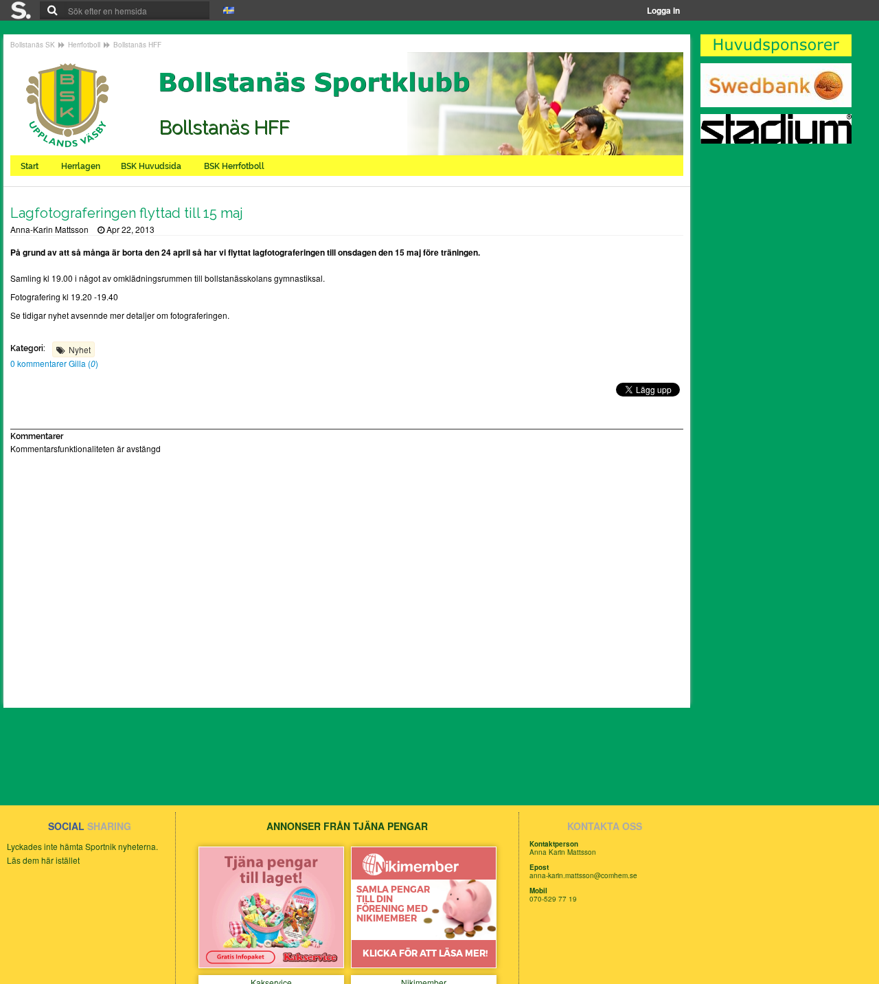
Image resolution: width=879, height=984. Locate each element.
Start (31, 166)
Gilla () (83, 363)
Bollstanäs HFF (137, 44)
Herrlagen (80, 166)
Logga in (663, 10)
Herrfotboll (84, 44)
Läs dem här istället (43, 860)
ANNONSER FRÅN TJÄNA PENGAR (347, 826)
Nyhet (80, 349)
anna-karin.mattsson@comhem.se (583, 875)
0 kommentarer (39, 363)
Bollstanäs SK (32, 44)
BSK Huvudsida (152, 166)
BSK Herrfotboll (235, 166)
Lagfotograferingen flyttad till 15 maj (126, 213)
